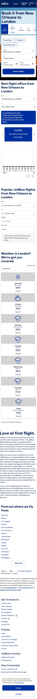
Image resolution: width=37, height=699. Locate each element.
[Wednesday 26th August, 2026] (16, 166)
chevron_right (34, 134)
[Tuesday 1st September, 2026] (34, 166)
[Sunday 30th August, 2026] (28, 166)
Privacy (4, 648)
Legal (3, 633)
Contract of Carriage (9, 639)
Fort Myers (5, 552)
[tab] (4, 29)
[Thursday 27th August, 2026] (19, 166)
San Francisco (6, 530)
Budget (3, 217)
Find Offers (18, 137)
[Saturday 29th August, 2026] (25, 166)
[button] (20, 40)
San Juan (4, 549)
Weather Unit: (31, 265)
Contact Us (5, 624)
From (4, 50)
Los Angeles (5, 521)
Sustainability (6, 660)
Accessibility (6, 636)
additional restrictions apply (10, 590)
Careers (5, 619)
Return (22, 62)
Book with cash (9, 45)
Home (3, 571)
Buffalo (3, 546)
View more (18, 563)
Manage (19, 694)
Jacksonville (5, 536)
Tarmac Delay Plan (8, 642)
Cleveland (5, 555)
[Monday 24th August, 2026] (10, 166)
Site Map (4, 621)
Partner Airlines (6, 609)
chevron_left (2, 134)
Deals (11, 571)
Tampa (3, 543)
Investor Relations (9, 615)
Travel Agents (6, 612)
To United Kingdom (24, 571)
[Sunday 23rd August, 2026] (7, 166)
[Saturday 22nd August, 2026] (4, 166)
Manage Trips (24, 4)
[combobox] (18, 99)
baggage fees (11, 588)
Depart (5, 62)
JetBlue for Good (7, 657)
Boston (4, 518)
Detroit (3, 524)
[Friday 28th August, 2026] (22, 166)
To (4, 56)
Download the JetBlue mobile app (13, 672)
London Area (8, 58)
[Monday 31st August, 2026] (31, 166)
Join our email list (9, 669)
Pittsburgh (5, 540)
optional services (25, 588)
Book (17, 4)
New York (4, 515)
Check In (31, 4)
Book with (4, 225)
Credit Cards (6, 603)
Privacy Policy (19, 683)
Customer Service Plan (9, 645)
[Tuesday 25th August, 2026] (13, 166)
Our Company (6, 606)
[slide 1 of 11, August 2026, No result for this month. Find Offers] (18, 134)
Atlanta (4, 533)
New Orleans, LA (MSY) (12, 52)
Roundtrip (7, 40)
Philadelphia (5, 558)
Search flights (18, 71)
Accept (18, 688)
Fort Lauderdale (7, 527)
